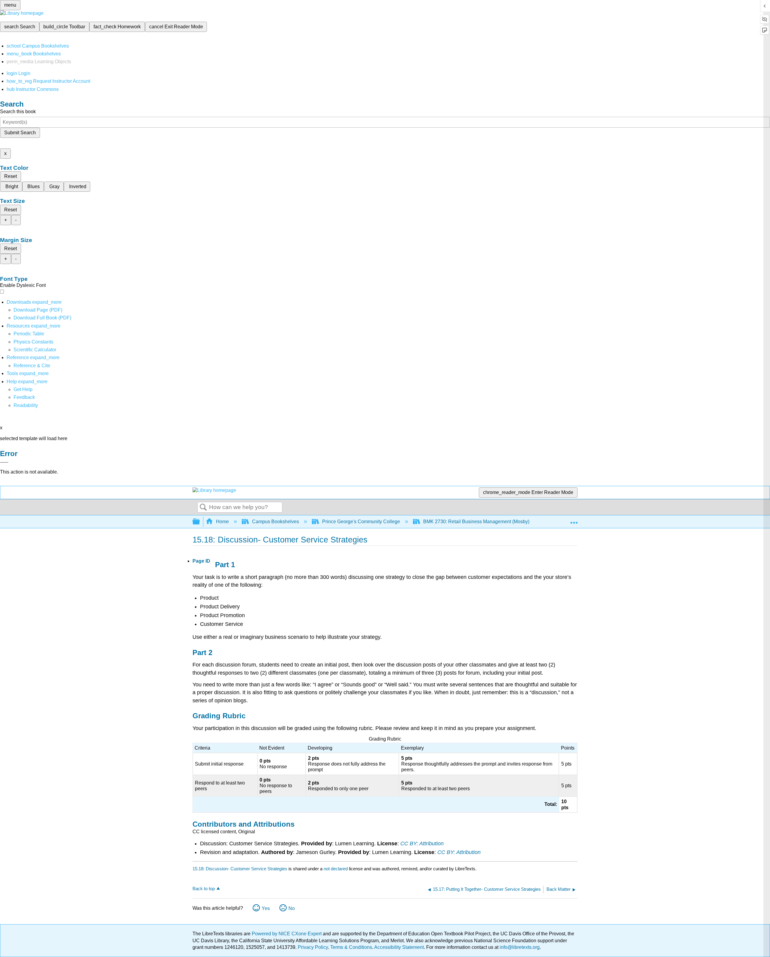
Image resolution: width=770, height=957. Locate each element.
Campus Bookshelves (275, 521)
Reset (10, 176)
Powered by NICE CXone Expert (287, 933)
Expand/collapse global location (574, 519)
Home (222, 521)
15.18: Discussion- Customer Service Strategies (239, 868)
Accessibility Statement (399, 947)
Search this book (18, 111)
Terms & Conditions (351, 947)
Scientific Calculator (35, 349)
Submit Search (20, 132)
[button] (24, 397)
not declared (336, 868)
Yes (266, 908)
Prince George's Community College (361, 521)
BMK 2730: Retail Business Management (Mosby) (476, 521)
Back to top (203, 888)
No (291, 908)
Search (203, 507)
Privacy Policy (313, 947)
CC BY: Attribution (422, 843)
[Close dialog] (4, 462)
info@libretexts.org (519, 947)
